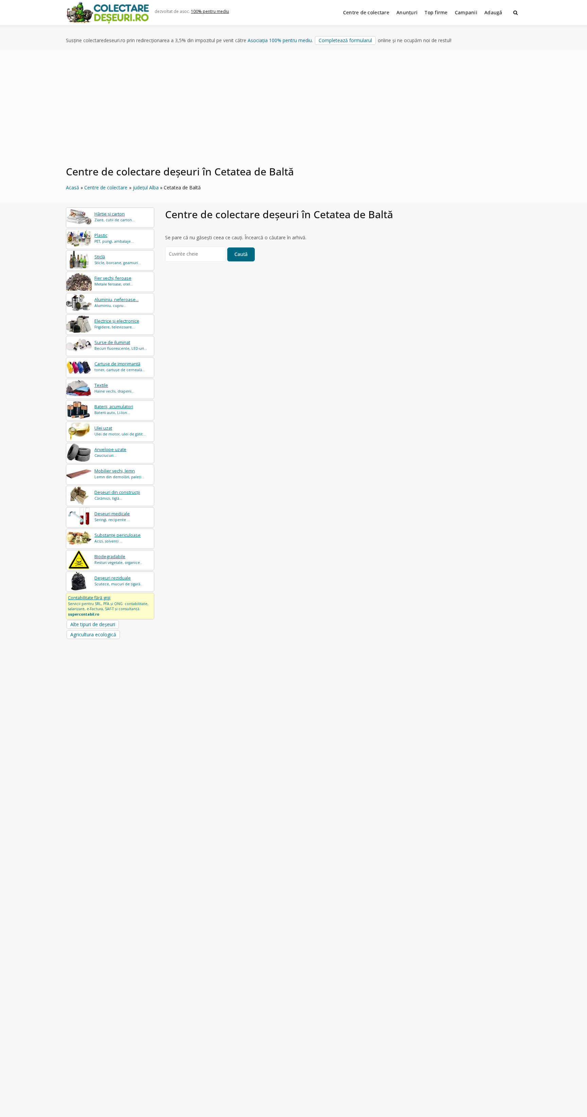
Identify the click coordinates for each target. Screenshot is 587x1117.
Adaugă (493, 12)
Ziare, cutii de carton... (114, 216)
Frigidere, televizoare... (116, 323)
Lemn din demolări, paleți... (119, 473)
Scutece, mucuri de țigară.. (118, 580)
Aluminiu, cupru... (116, 302)
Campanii (466, 12)
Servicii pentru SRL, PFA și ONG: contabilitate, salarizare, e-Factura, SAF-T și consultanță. (108, 606)
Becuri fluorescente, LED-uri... (120, 345)
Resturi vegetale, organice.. (118, 559)
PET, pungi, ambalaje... (114, 238)
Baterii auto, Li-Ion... (113, 409)
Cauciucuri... (110, 452)
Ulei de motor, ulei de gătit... (120, 430)
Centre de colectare (366, 12)
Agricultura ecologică (93, 634)
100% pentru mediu (210, 11)
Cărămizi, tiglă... (117, 495)
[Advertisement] (293, 111)
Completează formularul (345, 40)
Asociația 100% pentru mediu (280, 40)
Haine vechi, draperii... (114, 388)
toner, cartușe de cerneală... (119, 366)
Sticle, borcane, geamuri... (117, 259)
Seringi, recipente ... (112, 516)
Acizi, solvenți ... (117, 538)
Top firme (436, 12)
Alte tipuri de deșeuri (92, 624)
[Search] (515, 12)
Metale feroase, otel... (113, 281)
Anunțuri (406, 12)
